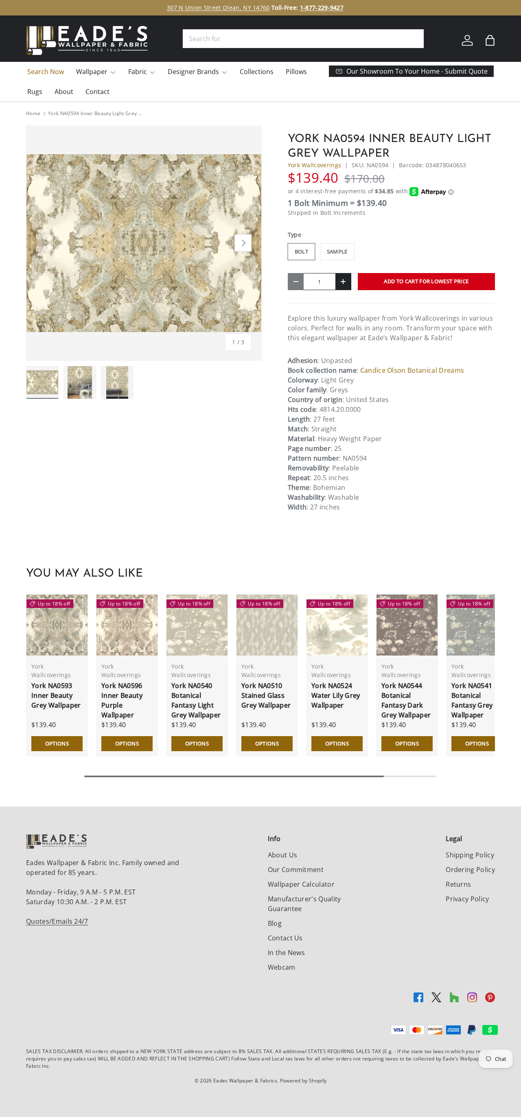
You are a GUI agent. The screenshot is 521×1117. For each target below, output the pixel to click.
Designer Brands (193, 71)
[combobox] (303, 38)
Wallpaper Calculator (301, 884)
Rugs (34, 91)
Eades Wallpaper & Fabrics (245, 1080)
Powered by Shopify (303, 1080)
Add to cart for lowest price (426, 281)
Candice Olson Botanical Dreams (412, 370)
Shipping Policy (470, 854)
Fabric (137, 71)
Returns (458, 884)
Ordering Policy (470, 869)
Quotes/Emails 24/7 (57, 921)
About (64, 91)
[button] (490, 40)
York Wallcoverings (314, 165)
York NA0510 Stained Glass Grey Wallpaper (266, 695)
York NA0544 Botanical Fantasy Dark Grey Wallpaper (406, 700)
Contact (97, 91)
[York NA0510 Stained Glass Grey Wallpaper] (267, 625)
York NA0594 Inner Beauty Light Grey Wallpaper (97, 113)
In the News (286, 952)
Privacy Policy (467, 898)
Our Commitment (296, 869)
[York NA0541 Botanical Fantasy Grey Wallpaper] (477, 625)
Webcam (282, 967)
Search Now (45, 71)
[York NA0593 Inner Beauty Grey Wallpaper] (57, 625)
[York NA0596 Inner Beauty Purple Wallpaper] (127, 625)
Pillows (296, 71)
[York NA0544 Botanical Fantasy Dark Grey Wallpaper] (407, 625)
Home (33, 113)
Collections (257, 71)
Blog (275, 923)
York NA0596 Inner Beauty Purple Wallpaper (121, 700)
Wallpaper (91, 71)
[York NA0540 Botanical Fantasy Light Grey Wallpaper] (197, 625)
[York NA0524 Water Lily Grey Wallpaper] (337, 625)
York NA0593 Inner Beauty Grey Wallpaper (56, 695)
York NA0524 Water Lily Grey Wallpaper (335, 695)
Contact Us (285, 937)
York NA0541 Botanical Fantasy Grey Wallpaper (472, 700)
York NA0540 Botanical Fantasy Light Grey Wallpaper (196, 700)
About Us (283, 854)
